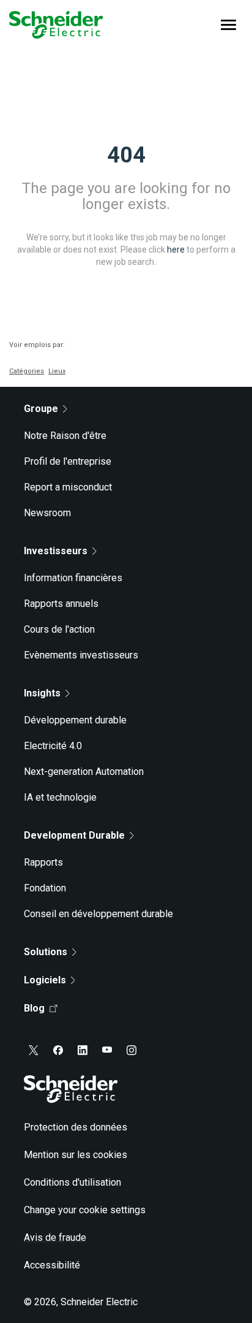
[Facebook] (58, 1050)
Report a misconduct (68, 487)
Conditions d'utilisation (72, 1182)
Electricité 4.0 (53, 746)
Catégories (26, 371)
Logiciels (45, 980)
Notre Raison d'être (65, 435)
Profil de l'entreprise (67, 461)
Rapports (43, 862)
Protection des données (75, 1127)
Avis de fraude (55, 1237)
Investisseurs (55, 551)
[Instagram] (131, 1050)
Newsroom (47, 513)
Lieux (56, 371)
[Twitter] (33, 1050)
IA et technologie (60, 797)
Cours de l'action (59, 629)
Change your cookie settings (85, 1210)
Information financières (73, 578)
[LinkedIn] (82, 1050)
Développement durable (75, 720)
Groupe (41, 408)
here (176, 249)
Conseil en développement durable (98, 914)
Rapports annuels (61, 603)
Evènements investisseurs (81, 655)
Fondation (45, 888)
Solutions (45, 952)
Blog (34, 1008)
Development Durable (74, 835)
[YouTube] (107, 1050)
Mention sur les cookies (75, 1155)
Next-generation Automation (84, 771)
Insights (42, 693)
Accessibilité (52, 1265)
